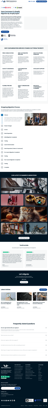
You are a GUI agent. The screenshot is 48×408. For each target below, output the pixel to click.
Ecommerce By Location (18, 378)
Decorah (39, 378)
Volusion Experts (28, 369)
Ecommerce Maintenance (19, 369)
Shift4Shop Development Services (30, 375)
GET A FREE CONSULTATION (41, 1)
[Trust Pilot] (14, 401)
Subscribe (17, 388)
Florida (39, 369)
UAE (39, 366)
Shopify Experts (27, 366)
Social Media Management (19, 375)
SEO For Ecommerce (18, 372)
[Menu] (1, 1)
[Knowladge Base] (12, 401)
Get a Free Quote (5, 31)
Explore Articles (43, 289)
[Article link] (8, 300)
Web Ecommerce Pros (6, 405)
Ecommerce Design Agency (19, 366)
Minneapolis (40, 375)
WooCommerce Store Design (29, 372)
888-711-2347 (31, 1)
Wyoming (39, 372)
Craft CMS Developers (28, 378)
